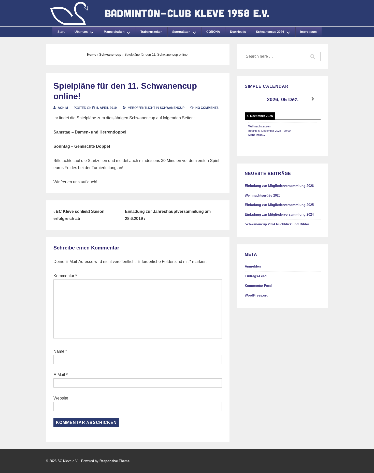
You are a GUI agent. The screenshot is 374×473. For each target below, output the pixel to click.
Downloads (238, 32)
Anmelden (253, 266)
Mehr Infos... (256, 134)
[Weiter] (313, 99)
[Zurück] (252, 99)
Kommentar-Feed (258, 286)
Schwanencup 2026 (270, 32)
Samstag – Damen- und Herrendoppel (89, 132)
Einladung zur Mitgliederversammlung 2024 (279, 214)
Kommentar (65, 276)
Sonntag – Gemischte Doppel (81, 146)
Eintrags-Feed (256, 276)
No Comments (207, 108)
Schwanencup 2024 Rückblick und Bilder (277, 224)
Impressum (308, 32)
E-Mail (59, 375)
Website (60, 398)
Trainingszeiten (151, 32)
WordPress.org (256, 295)
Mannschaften (114, 32)
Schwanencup (172, 108)
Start (61, 32)
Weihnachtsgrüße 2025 (262, 195)
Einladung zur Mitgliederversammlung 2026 (279, 186)
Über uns (81, 32)
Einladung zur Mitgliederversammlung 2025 (279, 205)
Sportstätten (181, 32)
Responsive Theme (114, 461)
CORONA (213, 32)
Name (58, 351)
